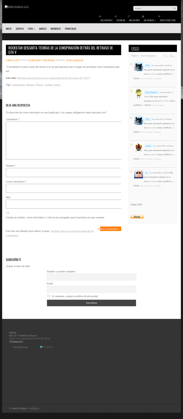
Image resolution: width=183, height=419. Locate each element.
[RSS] (135, 48)
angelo (148, 146)
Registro (134, 20)
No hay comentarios (74, 60)
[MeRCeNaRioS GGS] (17, 6)
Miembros (56, 28)
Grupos (20, 28)
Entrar (121, 20)
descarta (30, 84)
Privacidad (70, 28)
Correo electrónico (16, 181)
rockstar (48, 84)
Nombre (11, 165)
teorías (57, 84)
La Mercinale (34, 60)
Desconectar (167, 20)
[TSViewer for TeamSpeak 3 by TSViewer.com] (19, 347)
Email (50, 283)
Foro (31, 28)
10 (171, 56)
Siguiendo (106, 20)
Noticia (39, 84)
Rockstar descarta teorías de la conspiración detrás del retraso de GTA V (53, 78)
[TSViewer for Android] (47, 347)
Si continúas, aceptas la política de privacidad (74, 296)
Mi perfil (150, 20)
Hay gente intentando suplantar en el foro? (158, 177)
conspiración (18, 84)
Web (8, 197)
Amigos (42, 28)
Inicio (9, 28)
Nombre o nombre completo (61, 271)
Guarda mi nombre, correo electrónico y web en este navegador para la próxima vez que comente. (55, 217)
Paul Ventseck (49, 60)
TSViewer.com (16, 341)
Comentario (13, 119)
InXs (147, 65)
